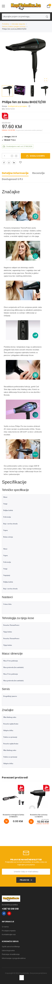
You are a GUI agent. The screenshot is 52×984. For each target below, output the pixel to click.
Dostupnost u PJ (12, 179)
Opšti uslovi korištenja (11, 946)
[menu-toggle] (3, 6)
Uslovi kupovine (8, 950)
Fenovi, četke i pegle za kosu (14, 26)
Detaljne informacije (15, 173)
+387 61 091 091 (10, 909)
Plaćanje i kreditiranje (11, 954)
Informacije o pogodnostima (13, 958)
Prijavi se (24, 880)
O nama (5, 927)
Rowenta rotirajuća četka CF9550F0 (13, 815)
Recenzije (38, 173)
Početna (5, 24)
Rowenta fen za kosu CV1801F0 (38, 815)
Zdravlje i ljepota (18, 24)
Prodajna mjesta (9, 930)
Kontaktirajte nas (9, 934)
